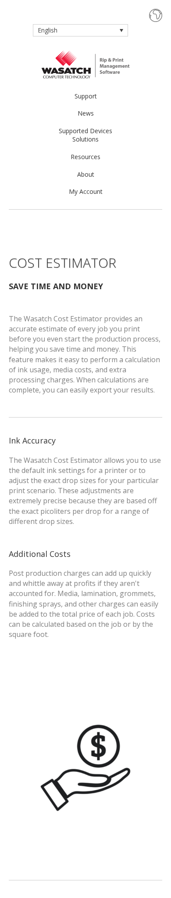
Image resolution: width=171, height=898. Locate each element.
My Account (86, 191)
